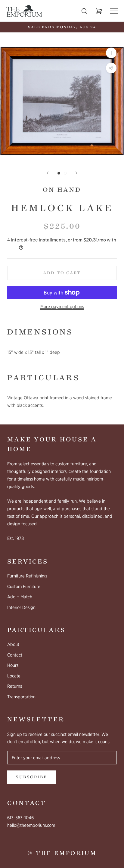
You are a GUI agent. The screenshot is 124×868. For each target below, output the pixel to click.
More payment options (62, 306)
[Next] (76, 172)
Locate (13, 676)
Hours (12, 665)
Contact (14, 655)
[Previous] (47, 172)
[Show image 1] (58, 173)
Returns (14, 686)
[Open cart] (98, 11)
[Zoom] (111, 53)
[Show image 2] (65, 173)
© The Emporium (62, 853)
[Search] (84, 11)
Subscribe (31, 777)
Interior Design (21, 607)
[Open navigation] (114, 11)
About (13, 644)
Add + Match (19, 597)
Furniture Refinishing (27, 576)
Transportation (21, 697)
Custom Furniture (23, 586)
